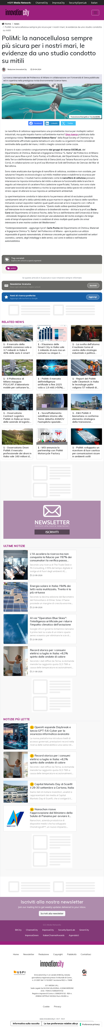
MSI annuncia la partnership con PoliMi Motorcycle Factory (50, 450)
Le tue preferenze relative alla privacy (64, 1023)
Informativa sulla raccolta (26, 1023)
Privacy (57, 1006)
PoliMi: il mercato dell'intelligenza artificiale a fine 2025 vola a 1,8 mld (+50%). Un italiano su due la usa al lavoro (51, 386)
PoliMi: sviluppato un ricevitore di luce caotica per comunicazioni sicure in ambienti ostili (86, 452)
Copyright (58, 954)
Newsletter (28, 954)
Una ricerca (71, 134)
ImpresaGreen (32, 935)
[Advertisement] (52, 887)
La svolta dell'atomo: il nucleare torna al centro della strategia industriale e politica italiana (86, 350)
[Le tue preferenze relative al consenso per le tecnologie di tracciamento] (90, 1024)
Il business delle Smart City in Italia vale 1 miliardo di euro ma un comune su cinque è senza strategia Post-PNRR (51, 351)
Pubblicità (71, 954)
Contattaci (86, 954)
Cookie (46, 1006)
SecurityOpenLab (78, 2)
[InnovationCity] (17, 12)
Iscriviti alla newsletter (52, 913)
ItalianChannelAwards (53, 935)
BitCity (18, 929)
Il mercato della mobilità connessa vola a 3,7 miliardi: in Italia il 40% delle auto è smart (17, 349)
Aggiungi (93, 297)
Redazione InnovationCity (17, 69)
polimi (13, 268)
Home (7, 23)
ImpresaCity (58, 2)
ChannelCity (42, 2)
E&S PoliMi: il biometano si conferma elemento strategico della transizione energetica (85, 418)
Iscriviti (93, 285)
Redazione (43, 954)
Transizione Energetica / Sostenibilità (85, 117)
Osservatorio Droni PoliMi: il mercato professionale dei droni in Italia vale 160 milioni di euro (17, 453)
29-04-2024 (36, 69)
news (16, 23)
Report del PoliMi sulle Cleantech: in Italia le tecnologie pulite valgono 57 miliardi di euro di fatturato (85, 384)
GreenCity (84, 929)
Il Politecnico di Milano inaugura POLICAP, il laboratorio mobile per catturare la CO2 (16, 384)
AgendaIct (74, 935)
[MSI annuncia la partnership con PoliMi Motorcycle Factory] (51, 436)
